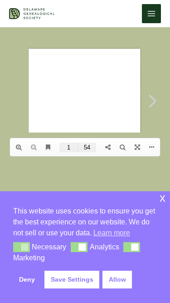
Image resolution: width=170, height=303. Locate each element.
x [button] (162, 198)
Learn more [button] (111, 233)
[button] (21, 247)
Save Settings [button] (72, 279)
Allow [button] (117, 279)
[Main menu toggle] (151, 13)
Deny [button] (27, 279)
